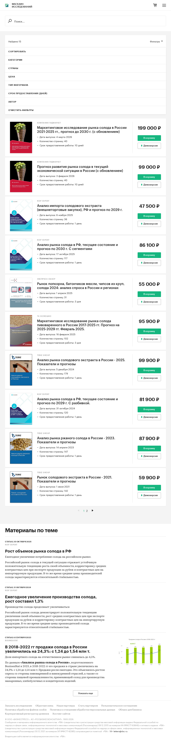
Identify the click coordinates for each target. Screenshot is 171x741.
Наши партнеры (66, 706)
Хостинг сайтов (61, 714)
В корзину (149, 138)
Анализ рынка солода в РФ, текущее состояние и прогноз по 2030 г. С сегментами (77, 247)
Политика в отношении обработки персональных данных (82, 710)
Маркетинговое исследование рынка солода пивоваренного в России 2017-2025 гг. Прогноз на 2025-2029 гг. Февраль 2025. (78, 325)
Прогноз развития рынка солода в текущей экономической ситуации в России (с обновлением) (80, 169)
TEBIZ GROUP (43, 355)
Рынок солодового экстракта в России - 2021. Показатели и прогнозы (74, 479)
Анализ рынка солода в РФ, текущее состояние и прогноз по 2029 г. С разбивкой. (77, 401)
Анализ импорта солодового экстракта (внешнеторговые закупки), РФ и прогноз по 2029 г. (80, 208)
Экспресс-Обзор (46, 279)
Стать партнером (88, 706)
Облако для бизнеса (130, 710)
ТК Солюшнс (44, 316)
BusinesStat (11, 640)
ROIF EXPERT (43, 201)
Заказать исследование (18, 706)
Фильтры (155, 41)
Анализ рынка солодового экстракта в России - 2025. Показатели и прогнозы (81, 362)
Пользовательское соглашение (119, 706)
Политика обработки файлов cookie (26, 710)
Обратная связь (44, 706)
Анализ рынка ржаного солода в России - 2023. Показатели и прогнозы (76, 440)
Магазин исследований (22, 5)
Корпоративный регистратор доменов (27, 714)
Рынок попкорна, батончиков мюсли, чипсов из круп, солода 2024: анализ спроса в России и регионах (81, 286)
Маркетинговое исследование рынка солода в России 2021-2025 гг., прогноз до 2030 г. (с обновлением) (82, 130)
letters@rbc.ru (120, 731)
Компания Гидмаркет (49, 123)
